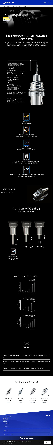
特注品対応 (5, 419)
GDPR (12, 443)
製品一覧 (8, 6)
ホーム (4, 6)
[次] (48, 395)
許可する (47, 442)
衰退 (40, 442)
